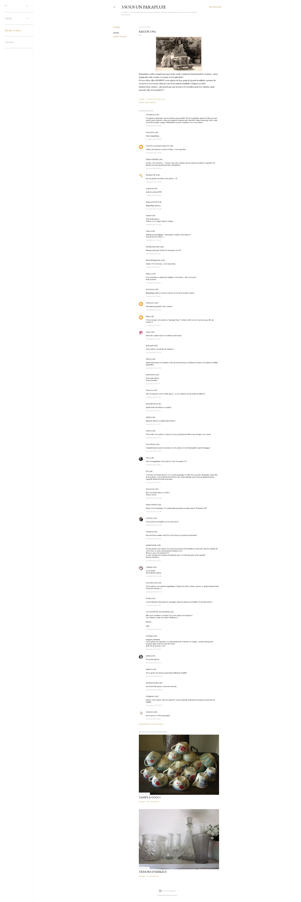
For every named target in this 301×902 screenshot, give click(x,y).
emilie (148, 598)
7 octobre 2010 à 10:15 (153, 605)
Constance (150, 115)
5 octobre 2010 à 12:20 (153, 283)
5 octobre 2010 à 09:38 (153, 209)
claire (148, 332)
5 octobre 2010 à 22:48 (153, 498)
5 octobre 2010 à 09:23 (153, 195)
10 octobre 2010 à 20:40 (154, 676)
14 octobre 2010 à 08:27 (154, 690)
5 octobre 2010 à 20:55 (153, 451)
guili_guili (149, 345)
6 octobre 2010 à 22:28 (153, 576)
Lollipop (149, 567)
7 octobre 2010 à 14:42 (153, 629)
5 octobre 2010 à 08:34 (154, 168)
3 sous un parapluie (143, 7)
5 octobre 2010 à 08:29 (153, 153)
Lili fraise (149, 636)
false (148, 316)
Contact (149, 518)
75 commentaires (152, 876)
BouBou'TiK (151, 175)
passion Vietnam (120, 36)
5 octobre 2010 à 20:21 (153, 438)
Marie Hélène (151, 505)
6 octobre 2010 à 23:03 (153, 592)
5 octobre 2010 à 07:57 (153, 126)
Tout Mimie (150, 444)
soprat (148, 215)
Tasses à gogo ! (150, 797)
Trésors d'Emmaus (152, 872)
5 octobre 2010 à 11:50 (153, 267)
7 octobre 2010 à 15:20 (153, 649)
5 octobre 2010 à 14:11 (153, 384)
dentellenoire (151, 404)
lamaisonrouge (152, 683)
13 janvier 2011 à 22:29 (153, 719)
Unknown (150, 303)
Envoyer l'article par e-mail (156, 99)
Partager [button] (116, 27)
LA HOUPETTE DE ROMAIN (157, 612)
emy (148, 458)
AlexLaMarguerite (153, 260)
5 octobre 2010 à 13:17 (153, 325)
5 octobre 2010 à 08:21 (153, 139)
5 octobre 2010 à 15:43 (153, 411)
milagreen (150, 696)
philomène (150, 375)
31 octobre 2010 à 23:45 (154, 705)
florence (149, 390)
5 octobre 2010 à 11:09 (153, 254)
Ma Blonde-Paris (152, 247)
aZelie (148, 417)
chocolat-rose (151, 583)
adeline (149, 669)
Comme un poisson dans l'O (157, 146)
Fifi (147, 471)
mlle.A (148, 431)
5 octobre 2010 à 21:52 (153, 465)
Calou (148, 231)
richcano (174, 895)
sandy (148, 656)
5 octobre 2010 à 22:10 (153, 482)
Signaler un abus (13, 30)
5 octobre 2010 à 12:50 (153, 296)
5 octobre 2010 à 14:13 (153, 397)
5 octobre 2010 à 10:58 (153, 240)
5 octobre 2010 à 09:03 (154, 182)
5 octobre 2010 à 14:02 (153, 352)
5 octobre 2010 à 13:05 (153, 310)
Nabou (148, 274)
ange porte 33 (151, 202)
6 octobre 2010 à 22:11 (153, 560)
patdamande (151, 545)
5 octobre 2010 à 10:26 (153, 224)
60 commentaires (153, 802)
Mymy (148, 359)
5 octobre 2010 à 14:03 (153, 368)
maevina (149, 188)
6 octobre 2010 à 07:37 (153, 525)
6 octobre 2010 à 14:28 (153, 538)
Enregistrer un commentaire (151, 724)
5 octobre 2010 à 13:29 (153, 339)
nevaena (149, 532)
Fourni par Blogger (169, 891)
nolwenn (149, 712)
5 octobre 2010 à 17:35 (153, 424)
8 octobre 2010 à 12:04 (153, 663)
